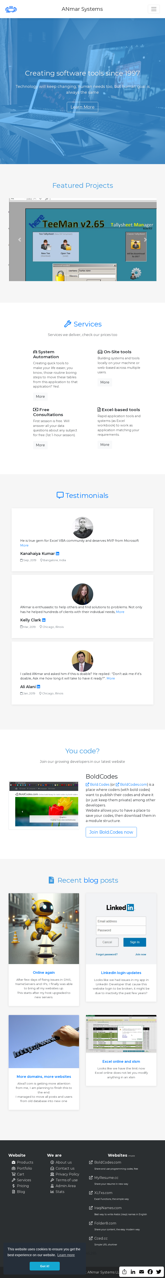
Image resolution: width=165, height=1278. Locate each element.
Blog (21, 1192)
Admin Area (66, 1186)
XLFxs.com (103, 1193)
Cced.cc (101, 1238)
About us (64, 1162)
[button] (19, 239)
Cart (20, 1174)
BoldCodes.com (133, 784)
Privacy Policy (67, 1174)
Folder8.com (105, 1223)
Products (25, 1162)
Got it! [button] (44, 1266)
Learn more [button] (66, 1255)
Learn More (82, 107)
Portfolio (24, 1168)
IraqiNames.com (108, 1208)
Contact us (65, 1168)
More (40, 396)
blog (91, 880)
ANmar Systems (82, 9)
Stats (60, 1192)
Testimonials (86, 495)
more (131, 1155)
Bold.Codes (99, 784)
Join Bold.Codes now (111, 832)
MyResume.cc (106, 1178)
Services (87, 324)
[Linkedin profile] (57, 553)
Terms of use (67, 1180)
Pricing (23, 1186)
